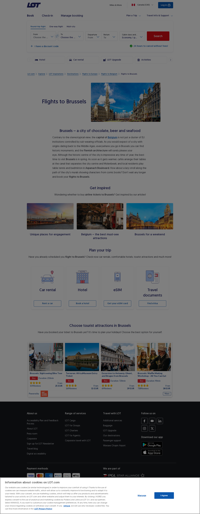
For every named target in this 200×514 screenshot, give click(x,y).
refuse (66, 506)
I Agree (164, 495)
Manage (142, 495)
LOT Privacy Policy (43, 509)
